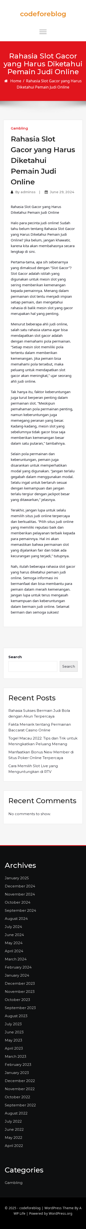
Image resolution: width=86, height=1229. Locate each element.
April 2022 (14, 1145)
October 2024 (17, 902)
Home (15, 80)
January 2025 (17, 878)
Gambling (19, 128)
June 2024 (14, 934)
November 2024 (20, 894)
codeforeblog (43, 13)
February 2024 (18, 967)
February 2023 (18, 1064)
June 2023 (14, 1032)
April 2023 (14, 1048)
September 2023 (20, 1007)
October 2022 (17, 1097)
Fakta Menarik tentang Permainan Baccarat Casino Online (39, 727)
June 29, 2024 (62, 192)
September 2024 (20, 910)
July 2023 (13, 1024)
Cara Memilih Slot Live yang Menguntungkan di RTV (33, 769)
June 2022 (14, 1129)
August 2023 (16, 1016)
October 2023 (17, 999)
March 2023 (15, 1056)
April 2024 (14, 951)
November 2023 (20, 991)
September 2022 (20, 1105)
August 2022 (16, 1113)
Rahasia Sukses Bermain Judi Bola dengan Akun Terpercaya (39, 713)
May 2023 (13, 1040)
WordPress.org (60, 1213)
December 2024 (20, 886)
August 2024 (16, 918)
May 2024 (13, 943)
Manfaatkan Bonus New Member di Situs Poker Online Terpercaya (41, 755)
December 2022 (20, 1080)
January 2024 (17, 975)
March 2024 (16, 959)
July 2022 (13, 1121)
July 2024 (13, 926)
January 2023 (17, 1072)
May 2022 (13, 1137)
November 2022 (20, 1089)
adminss (28, 192)
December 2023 (20, 983)
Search (15, 657)
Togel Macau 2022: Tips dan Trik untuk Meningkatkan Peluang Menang (42, 741)
